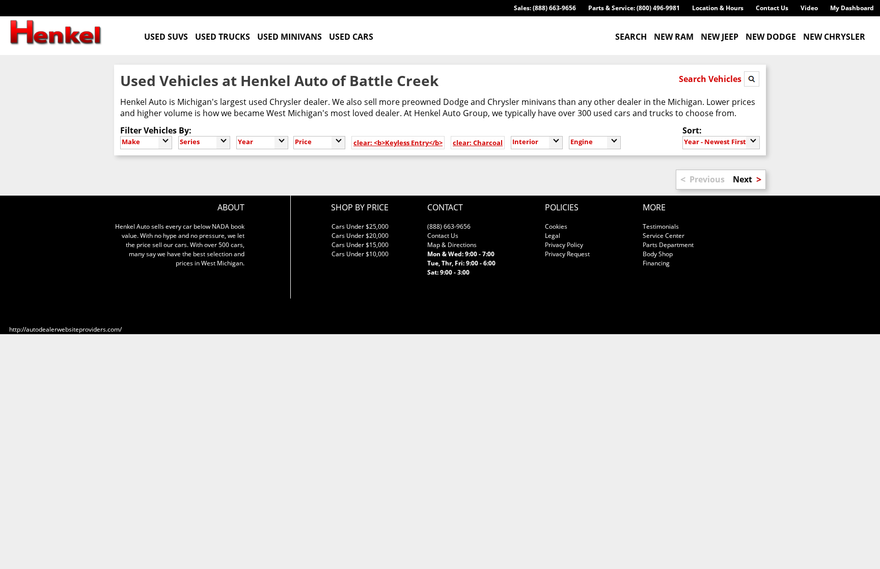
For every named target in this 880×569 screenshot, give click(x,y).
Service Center (663, 235)
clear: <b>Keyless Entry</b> (398, 142)
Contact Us (772, 8)
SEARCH (631, 36)
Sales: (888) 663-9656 (545, 8)
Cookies (556, 226)
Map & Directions (452, 244)
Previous (707, 179)
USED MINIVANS (289, 36)
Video (809, 8)
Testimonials (661, 226)
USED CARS (351, 36)
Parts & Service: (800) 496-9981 (634, 8)
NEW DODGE (771, 36)
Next (742, 179)
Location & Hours (718, 8)
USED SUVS (166, 36)
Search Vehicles (711, 79)
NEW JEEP (719, 36)
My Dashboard (852, 8)
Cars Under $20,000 (360, 235)
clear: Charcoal (478, 142)
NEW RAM (674, 36)
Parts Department (668, 244)
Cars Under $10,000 (360, 254)
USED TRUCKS (222, 36)
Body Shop (658, 254)
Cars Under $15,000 (360, 244)
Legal (552, 235)
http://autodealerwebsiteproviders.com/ (65, 329)
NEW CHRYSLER (834, 36)
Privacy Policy (564, 244)
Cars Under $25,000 (360, 226)
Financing (656, 263)
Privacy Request (567, 254)
